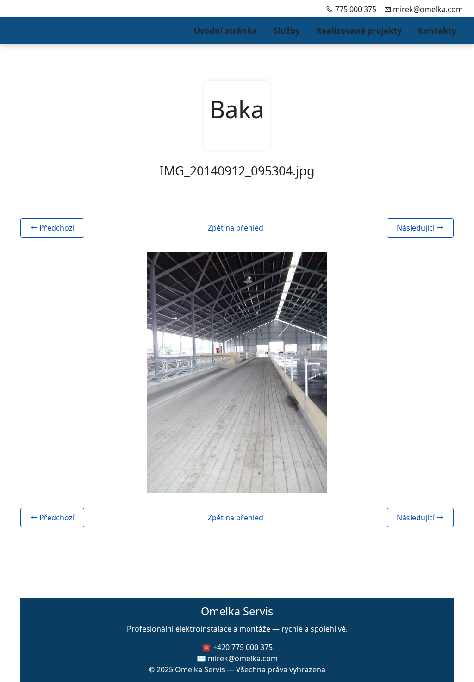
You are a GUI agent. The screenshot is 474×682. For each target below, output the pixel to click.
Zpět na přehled (235, 228)
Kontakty (437, 30)
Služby (287, 30)
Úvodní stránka (225, 30)
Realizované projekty (359, 30)
